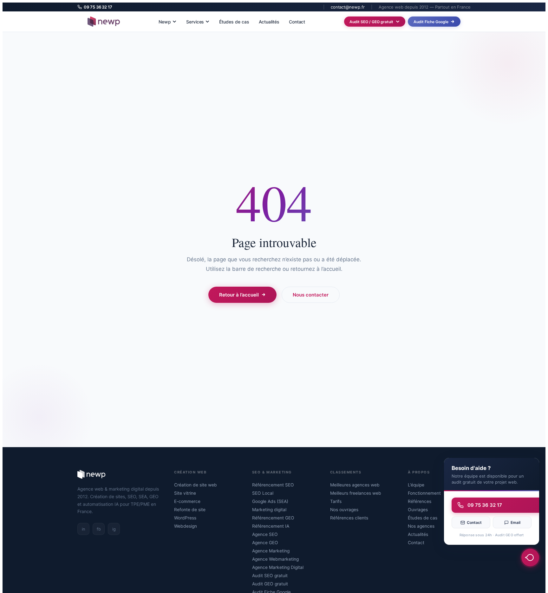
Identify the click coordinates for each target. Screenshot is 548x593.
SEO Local (262, 493)
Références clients (349, 517)
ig (114, 529)
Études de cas (234, 21)
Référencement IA (270, 526)
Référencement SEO (273, 484)
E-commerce (187, 501)
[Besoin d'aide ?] (530, 557)
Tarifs (336, 501)
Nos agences (421, 526)
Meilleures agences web (355, 484)
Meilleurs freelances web (355, 493)
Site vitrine (185, 493)
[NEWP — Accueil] (104, 21)
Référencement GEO (273, 517)
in (83, 529)
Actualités (269, 21)
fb (99, 529)
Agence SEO (265, 534)
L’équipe (416, 484)
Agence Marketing (271, 550)
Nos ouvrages (344, 509)
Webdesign (185, 526)
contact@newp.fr (348, 7)
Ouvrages (418, 509)
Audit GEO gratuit (270, 583)
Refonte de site (190, 509)
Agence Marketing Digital (277, 567)
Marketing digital (269, 509)
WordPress (185, 517)
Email (515, 522)
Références (419, 501)
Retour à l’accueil (239, 295)
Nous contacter (311, 295)
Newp (165, 21)
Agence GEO (265, 542)
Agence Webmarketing (275, 559)
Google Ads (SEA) (270, 501)
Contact (297, 21)
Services (195, 21)
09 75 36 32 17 (98, 7)
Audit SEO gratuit (270, 575)
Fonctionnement (424, 493)
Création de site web (195, 484)
